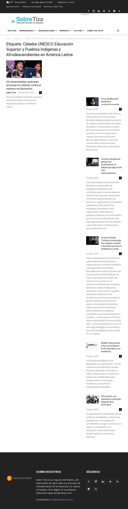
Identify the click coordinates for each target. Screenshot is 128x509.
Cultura (78, 30)
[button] (118, 30)
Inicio (8, 38)
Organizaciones (46, 30)
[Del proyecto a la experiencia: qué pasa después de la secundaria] (92, 399)
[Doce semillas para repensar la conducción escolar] (92, 101)
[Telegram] (114, 11)
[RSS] (109, 11)
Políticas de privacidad (31, 6)
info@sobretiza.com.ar (61, 499)
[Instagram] (93, 11)
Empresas (64, 30)
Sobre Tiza (11, 92)
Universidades (26, 30)
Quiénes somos (12, 6)
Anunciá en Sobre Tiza (53, 6)
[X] (119, 11)
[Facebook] (88, 11)
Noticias (12, 30)
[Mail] (104, 11)
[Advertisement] (85, 20)
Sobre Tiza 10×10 (95, 30)
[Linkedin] (98, 11)
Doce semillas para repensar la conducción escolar (110, 102)
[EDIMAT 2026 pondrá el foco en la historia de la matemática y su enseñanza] (92, 346)
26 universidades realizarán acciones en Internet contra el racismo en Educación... (23, 85)
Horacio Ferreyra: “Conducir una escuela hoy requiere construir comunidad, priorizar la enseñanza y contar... (111, 243)
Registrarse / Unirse (66, 2)
